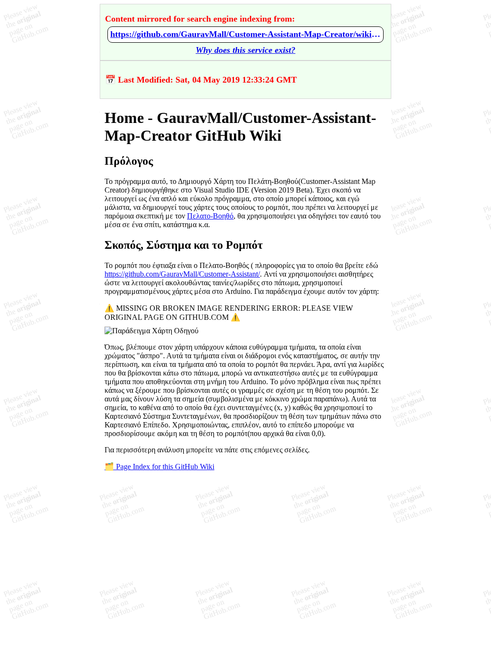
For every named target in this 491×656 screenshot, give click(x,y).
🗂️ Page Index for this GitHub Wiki (159, 466)
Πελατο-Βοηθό (210, 216)
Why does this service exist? (245, 50)
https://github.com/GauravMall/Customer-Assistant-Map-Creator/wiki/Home (245, 34)
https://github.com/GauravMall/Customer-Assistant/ (182, 274)
